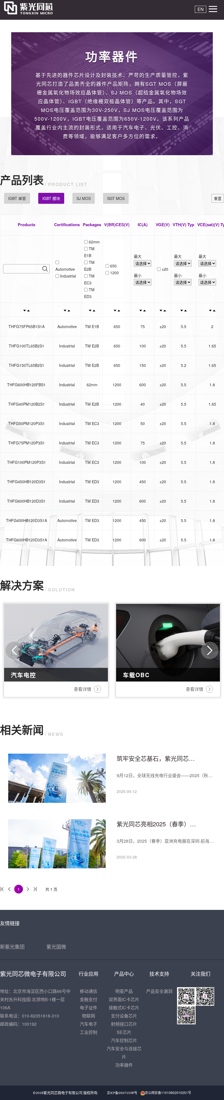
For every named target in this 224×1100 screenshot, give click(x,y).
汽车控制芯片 (124, 1040)
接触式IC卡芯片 (124, 1007)
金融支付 (88, 999)
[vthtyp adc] (185, 309)
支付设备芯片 (124, 1016)
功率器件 (124, 1065)
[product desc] (24, 309)
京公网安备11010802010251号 (168, 1092)
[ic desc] (140, 309)
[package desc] (90, 309)
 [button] (14, 650)
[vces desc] (115, 309)
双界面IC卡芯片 (124, 999)
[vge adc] (164, 309)
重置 (218, 198)
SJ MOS (83, 198)
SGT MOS (116, 198)
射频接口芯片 (124, 1024)
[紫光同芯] (33, 7)
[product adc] (28, 309)
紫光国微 (56, 946)
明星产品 (124, 991)
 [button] (209, 650)
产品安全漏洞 (159, 991)
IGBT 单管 (17, 198)
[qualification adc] (68, 309)
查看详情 (200, 794)
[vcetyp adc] (214, 309)
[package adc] (94, 309)
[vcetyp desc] (210, 309)
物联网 (88, 1016)
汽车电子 (88, 1024)
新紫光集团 (12, 946)
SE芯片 (124, 1032)
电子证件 (88, 1007)
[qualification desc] (65, 309)
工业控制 (88, 1032)
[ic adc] (144, 309)
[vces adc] (118, 309)
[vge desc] (161, 309)
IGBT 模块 (51, 198)
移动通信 (88, 991)
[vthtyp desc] (181, 309)
